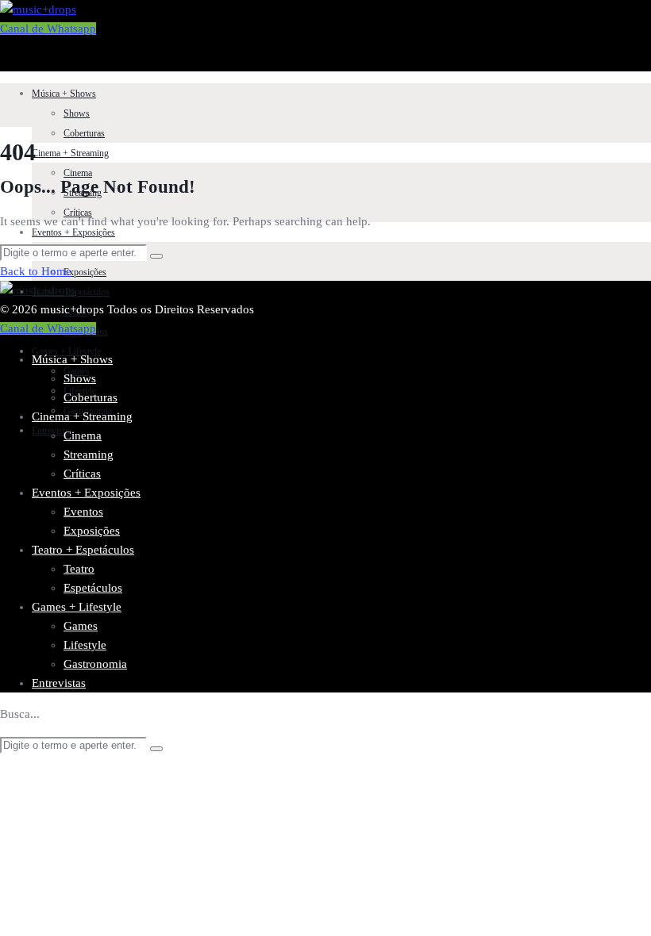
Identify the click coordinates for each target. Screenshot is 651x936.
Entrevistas (59, 683)
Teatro (79, 568)
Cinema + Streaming (70, 153)
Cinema (78, 172)
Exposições (85, 272)
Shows (77, 113)
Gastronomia (95, 664)
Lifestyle (85, 645)
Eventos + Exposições (73, 232)
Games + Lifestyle (66, 351)
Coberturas (84, 133)
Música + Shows (64, 93)
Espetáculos (93, 587)
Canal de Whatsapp (48, 28)
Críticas (82, 473)
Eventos (83, 511)
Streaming (89, 454)
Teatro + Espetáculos (83, 549)
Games (81, 626)
